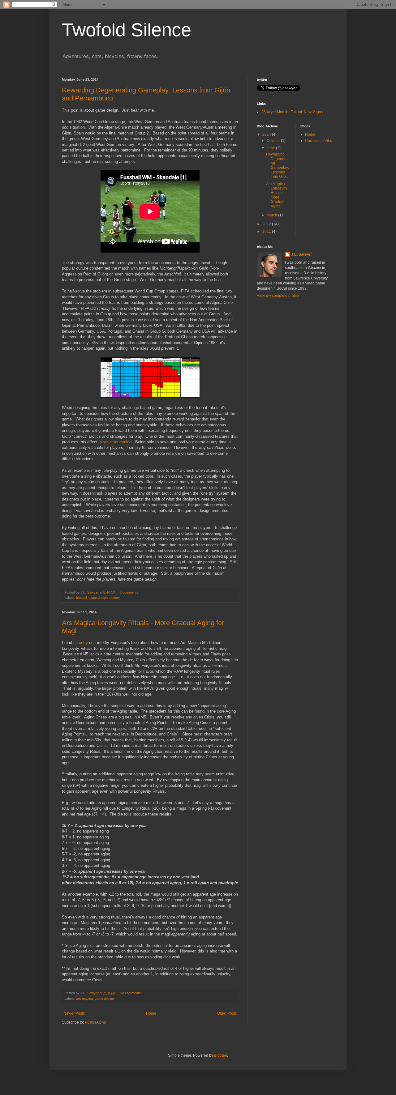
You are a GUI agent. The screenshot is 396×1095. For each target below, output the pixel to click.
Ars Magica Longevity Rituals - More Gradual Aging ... (276, 195)
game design (98, 597)
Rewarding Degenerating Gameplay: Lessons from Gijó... (278, 165)
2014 (267, 134)
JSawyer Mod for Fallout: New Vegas (292, 112)
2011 (267, 231)
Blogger (220, 1055)
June (271, 148)
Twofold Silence (126, 29)
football (81, 597)
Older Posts (227, 1013)
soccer (115, 597)
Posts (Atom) (95, 1022)
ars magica (84, 998)
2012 (267, 224)
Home (151, 1013)
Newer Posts (74, 1013)
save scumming (117, 442)
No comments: (131, 993)
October (274, 140)
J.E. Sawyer (301, 254)
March (272, 215)
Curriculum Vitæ (318, 140)
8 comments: (130, 592)
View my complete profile (278, 295)
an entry (80, 642)
